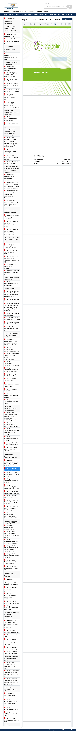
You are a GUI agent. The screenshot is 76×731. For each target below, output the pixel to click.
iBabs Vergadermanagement (55, 729)
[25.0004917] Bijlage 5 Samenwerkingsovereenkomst (12, 318)
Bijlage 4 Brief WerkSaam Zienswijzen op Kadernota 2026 (11, 607)
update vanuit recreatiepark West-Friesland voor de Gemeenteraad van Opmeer (11, 105)
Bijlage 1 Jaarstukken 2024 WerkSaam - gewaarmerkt (11, 589)
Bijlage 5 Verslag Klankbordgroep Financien (11, 375)
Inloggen (68, 729)
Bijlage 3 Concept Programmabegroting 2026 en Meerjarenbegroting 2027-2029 (11, 642)
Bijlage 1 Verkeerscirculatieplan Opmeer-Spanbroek (10, 151)
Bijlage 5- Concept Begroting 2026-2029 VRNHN (10, 449)
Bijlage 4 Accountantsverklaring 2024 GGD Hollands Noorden (11, 369)
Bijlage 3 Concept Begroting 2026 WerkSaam (11, 602)
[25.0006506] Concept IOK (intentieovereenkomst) (11, 90)
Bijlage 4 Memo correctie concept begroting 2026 (11, 720)
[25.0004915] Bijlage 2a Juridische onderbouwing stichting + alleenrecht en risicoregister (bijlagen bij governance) (11, 307)
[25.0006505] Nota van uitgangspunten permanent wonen (11, 85)
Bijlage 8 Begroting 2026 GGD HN (10, 390)
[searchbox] (56, 7)
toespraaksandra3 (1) (12, 38)
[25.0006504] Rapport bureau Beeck (11, 80)
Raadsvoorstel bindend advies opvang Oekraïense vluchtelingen (11, 217)
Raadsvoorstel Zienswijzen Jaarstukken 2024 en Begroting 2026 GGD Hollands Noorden (10, 342)
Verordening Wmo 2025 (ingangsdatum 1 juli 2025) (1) (11, 272)
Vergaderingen (15, 11)
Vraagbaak (39, 11)
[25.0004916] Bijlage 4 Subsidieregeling (11, 314)
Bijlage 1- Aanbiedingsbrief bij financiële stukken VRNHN (11, 424)
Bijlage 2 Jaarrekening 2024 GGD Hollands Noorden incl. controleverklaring (11, 356)
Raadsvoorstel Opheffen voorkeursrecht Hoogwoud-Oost (10, 118)
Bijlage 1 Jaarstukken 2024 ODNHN (11, 469)
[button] (70, 7)
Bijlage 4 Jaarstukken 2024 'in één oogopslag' (11, 648)
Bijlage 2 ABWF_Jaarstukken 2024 (11, 708)
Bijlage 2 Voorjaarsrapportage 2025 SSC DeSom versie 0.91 (11, 541)
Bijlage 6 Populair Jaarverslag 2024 (10, 379)
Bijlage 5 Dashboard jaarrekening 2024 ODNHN (11, 492)
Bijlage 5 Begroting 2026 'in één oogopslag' (10, 652)
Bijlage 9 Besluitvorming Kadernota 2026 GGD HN (11, 395)
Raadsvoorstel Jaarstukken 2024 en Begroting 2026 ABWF (10, 695)
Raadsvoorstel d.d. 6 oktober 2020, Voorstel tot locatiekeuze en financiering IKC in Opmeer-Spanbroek (11, 185)
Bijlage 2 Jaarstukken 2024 (11, 635)
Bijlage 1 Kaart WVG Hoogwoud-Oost (11, 124)
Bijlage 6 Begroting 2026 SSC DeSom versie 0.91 (11, 568)
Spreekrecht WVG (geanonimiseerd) (10, 35)
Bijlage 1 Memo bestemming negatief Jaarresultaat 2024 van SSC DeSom (11, 534)
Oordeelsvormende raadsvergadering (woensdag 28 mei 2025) (36, 14)
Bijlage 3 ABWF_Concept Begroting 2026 (11, 713)
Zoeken (45, 3)
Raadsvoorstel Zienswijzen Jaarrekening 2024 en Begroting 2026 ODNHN (11, 463)
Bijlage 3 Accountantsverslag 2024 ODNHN (11, 480)
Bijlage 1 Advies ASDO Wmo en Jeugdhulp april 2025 (11, 252)
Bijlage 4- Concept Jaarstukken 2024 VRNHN (11, 443)
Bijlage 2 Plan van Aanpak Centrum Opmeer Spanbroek (11, 157)
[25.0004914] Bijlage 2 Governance (11, 300)
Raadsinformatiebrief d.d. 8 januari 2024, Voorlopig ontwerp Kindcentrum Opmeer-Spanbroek (11, 194)
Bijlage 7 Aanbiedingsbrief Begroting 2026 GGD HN (11, 384)
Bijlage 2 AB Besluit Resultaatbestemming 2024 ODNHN (11, 474)
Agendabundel (11, 18)
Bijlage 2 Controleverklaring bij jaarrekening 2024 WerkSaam (10, 596)
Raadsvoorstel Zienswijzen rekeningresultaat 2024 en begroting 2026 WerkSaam (11, 582)
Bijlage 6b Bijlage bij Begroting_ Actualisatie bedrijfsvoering (11, 508)
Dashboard (6, 11)
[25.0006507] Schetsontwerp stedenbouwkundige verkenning (9, 97)
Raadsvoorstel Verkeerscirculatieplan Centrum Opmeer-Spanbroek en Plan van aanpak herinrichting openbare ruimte (10, 142)
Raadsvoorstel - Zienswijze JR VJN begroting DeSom (9, 527)
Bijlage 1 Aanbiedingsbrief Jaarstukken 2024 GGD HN (11, 349)
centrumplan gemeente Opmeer (11, 42)
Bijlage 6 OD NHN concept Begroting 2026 (10, 496)
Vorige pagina (67, 19)
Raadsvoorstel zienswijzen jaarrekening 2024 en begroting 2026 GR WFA (11, 665)
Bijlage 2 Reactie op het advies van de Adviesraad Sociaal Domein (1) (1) (11, 259)
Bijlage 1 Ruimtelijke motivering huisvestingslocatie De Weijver (11, 224)
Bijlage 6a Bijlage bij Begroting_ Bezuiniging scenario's (11, 502)
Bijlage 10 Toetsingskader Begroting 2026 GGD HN (11, 401)
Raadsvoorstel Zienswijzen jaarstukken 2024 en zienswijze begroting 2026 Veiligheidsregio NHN (10, 416)
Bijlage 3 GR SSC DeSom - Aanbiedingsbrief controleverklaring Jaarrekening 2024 (11, 548)
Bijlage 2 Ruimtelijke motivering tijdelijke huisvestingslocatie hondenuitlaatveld (11, 232)
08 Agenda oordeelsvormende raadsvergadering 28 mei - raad (11, 56)
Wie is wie (31, 11)
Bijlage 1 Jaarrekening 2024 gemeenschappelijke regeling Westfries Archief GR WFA (11, 673)
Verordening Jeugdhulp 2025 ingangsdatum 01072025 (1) (11, 266)
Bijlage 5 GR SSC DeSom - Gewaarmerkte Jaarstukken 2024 (10, 562)
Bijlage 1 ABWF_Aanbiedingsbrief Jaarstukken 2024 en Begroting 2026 (10, 702)
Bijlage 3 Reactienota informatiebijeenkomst (11, 162)
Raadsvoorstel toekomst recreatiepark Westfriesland (10, 68)
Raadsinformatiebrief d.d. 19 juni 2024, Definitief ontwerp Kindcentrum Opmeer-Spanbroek (11, 203)
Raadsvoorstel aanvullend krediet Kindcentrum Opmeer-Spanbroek (10, 177)
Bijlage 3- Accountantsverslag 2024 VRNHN (11, 438)
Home (13, 14)
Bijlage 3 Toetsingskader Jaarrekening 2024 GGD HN (11, 363)
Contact (46, 11)
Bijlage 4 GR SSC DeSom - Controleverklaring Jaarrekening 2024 (11, 555)
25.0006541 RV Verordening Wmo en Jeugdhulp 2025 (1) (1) (10, 245)
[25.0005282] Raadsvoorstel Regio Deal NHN (11, 328)
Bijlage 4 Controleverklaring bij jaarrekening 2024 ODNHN (11, 486)
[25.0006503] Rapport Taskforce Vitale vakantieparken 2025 (11, 74)
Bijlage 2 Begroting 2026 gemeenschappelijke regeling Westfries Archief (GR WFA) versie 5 (11, 681)
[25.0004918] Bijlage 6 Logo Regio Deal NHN (11, 323)
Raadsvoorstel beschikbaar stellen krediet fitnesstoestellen (11, 283)
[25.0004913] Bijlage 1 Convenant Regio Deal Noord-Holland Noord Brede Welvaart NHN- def (11, 293)
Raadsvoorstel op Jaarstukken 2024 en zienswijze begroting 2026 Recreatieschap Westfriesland (11, 624)
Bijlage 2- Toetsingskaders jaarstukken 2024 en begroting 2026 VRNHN (11, 431)
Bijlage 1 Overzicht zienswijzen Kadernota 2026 (11, 631)
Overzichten (23, 11)
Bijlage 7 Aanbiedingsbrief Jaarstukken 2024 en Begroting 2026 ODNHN (10, 515)
